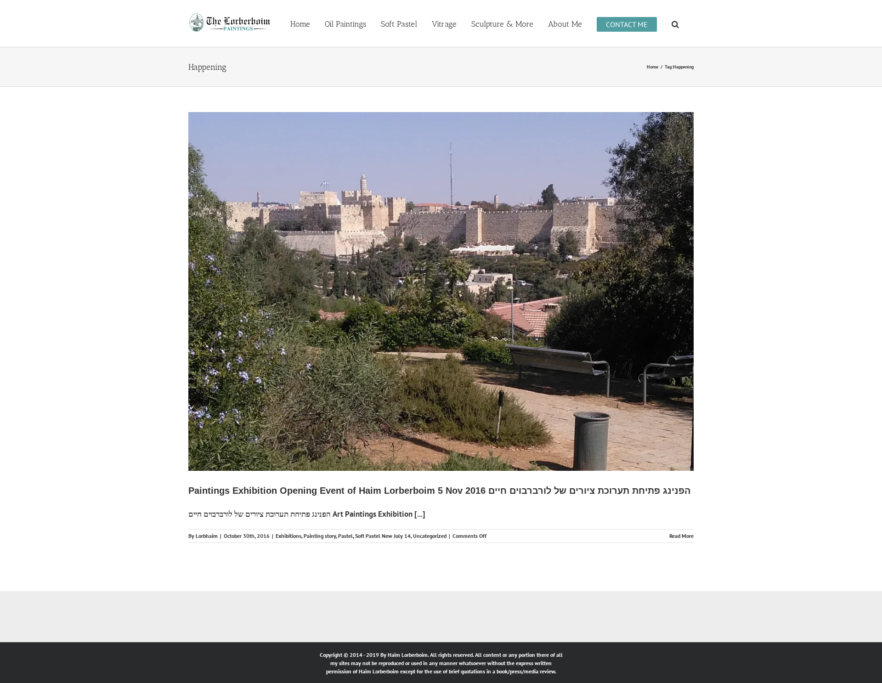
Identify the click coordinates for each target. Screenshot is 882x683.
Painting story (320, 535)
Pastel (345, 535)
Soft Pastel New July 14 (383, 535)
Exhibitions (288, 535)
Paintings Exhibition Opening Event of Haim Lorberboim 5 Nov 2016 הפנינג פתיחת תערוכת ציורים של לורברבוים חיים (439, 490)
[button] (675, 23)
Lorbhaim (207, 535)
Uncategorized (430, 535)
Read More (681, 535)
